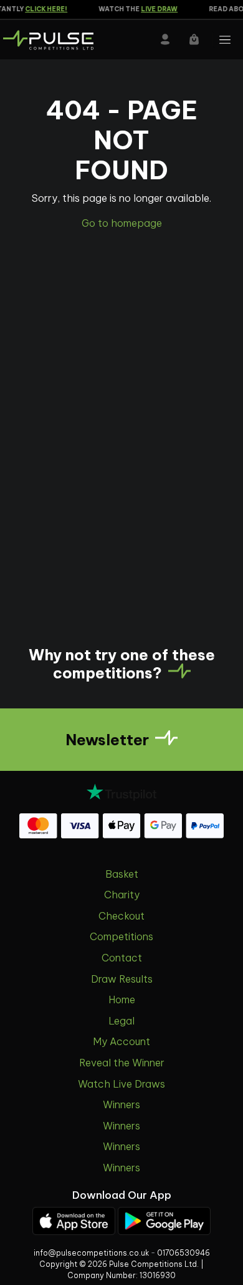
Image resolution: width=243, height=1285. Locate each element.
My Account (121, 1041)
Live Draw (156, 9)
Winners (121, 1104)
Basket (121, 874)
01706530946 (183, 1253)
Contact (122, 957)
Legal (121, 1021)
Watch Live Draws (121, 1084)
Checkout (121, 916)
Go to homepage (122, 223)
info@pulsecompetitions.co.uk (91, 1253)
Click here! (43, 9)
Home (121, 999)
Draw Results (122, 979)
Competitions (121, 936)
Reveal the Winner (121, 1062)
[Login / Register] (165, 39)
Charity (122, 894)
